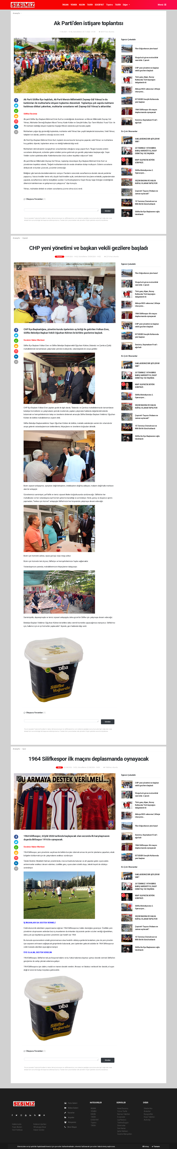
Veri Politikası (17, 1130)
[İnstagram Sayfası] (22, 1115)
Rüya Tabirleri (149, 1117)
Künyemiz (72, 1122)
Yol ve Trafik (122, 1111)
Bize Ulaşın (72, 1127)
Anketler (147, 1111)
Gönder (108, 211)
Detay (146, 1146)
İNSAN (65, 4)
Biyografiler (148, 1114)
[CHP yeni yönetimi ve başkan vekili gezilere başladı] (64, 293)
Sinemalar (121, 1125)
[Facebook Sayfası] (13, 1115)
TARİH (90, 4)
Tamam (156, 1146)
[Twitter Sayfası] (17, 1115)
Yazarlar (71, 1113)
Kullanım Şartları (39, 1124)
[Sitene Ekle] (45, 1115)
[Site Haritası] (41, 1115)
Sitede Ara (148, 1108)
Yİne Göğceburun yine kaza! (146, 49)
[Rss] (36, 1115)
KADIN (82, 4)
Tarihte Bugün (123, 1123)
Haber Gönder (38, 1130)
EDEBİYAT (99, 4)
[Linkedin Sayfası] (31, 1115)
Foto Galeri (72, 1103)
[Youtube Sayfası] (27, 1115)
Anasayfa (16, 13)
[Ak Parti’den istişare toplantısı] (64, 65)
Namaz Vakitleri (123, 1114)
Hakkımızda (16, 1124)
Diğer (125, 4)
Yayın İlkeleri (17, 1127)
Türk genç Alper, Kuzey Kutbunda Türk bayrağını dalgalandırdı (145, 80)
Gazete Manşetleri (124, 1134)
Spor (24, 749)
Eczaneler (121, 1117)
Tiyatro (109, 4)
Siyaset (25, 238)
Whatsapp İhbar (39, 1127)
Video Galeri (73, 1108)
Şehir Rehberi (122, 1131)
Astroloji (147, 1120)
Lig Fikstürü (121, 1120)
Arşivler (71, 1117)
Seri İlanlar (121, 1128)
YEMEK (73, 4)
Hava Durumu (122, 1108)
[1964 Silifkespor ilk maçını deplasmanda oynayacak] (64, 801)
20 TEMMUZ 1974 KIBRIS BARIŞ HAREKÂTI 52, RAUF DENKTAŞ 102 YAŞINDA (146, 150)
